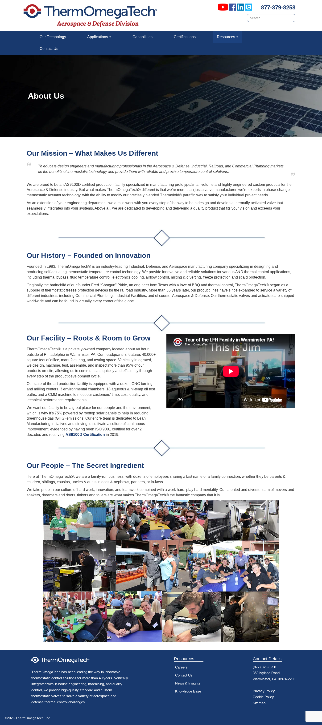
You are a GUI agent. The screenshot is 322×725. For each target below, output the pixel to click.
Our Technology (53, 37)
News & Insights (187, 683)
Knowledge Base (188, 691)
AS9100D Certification (85, 435)
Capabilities (142, 37)
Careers (181, 667)
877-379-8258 (278, 7)
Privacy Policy (264, 691)
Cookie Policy (263, 697)
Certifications (185, 37)
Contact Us (49, 49)
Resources (226, 37)
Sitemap (259, 703)
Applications (98, 37)
